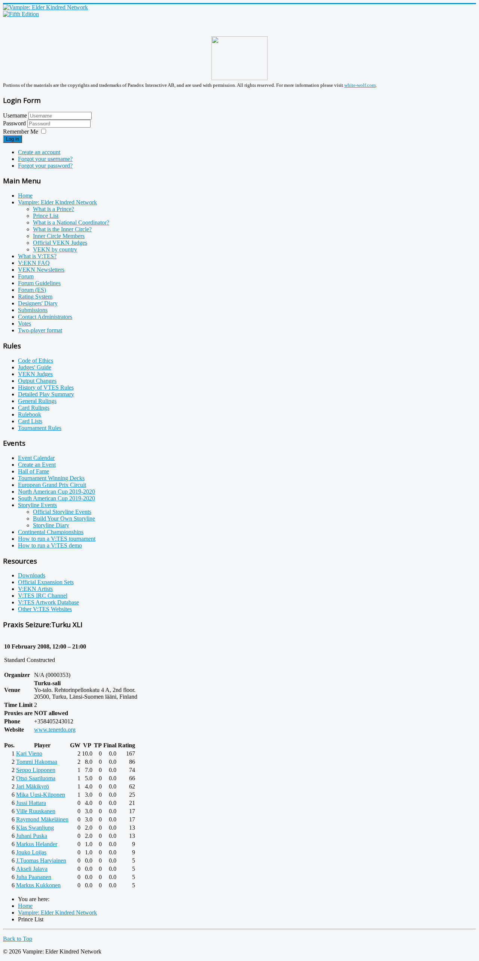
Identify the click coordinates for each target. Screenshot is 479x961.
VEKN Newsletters (41, 269)
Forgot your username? (45, 159)
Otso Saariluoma (35, 778)
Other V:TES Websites (45, 609)
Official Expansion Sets (46, 582)
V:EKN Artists (35, 589)
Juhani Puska (31, 836)
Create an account (39, 152)
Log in (12, 139)
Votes (24, 323)
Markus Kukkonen (38, 885)
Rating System (35, 296)
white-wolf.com (360, 85)
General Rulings (37, 401)
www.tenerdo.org (55, 729)
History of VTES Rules (46, 387)
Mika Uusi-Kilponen (40, 794)
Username (15, 115)
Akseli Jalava (32, 869)
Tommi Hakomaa (36, 762)
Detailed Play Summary (46, 394)
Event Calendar (36, 458)
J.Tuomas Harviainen (41, 860)
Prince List (45, 216)
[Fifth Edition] (21, 14)
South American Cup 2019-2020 (56, 498)
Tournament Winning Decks (51, 478)
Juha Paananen (33, 877)
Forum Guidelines (39, 283)
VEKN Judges (35, 374)
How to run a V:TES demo (50, 545)
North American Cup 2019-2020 (56, 491)
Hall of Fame (33, 471)
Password (15, 123)
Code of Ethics (35, 360)
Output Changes (37, 381)
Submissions (33, 310)
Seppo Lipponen (35, 770)
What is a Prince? (53, 209)
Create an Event (37, 464)
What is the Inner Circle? (62, 229)
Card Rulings (33, 408)
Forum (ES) (32, 290)
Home (25, 195)
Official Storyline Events (62, 512)
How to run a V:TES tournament (56, 539)
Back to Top (17, 939)
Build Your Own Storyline (64, 518)
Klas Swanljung (35, 827)
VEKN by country (55, 249)
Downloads (31, 575)
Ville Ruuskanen (35, 811)
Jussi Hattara (31, 803)
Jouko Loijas (31, 852)
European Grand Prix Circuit (52, 485)
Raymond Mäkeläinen (42, 819)
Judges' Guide (34, 367)
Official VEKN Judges (60, 243)
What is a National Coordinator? (71, 222)
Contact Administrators (45, 317)
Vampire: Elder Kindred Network (57, 202)
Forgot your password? (45, 165)
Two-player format (40, 330)
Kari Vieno (29, 753)
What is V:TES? (37, 256)
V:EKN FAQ (34, 263)
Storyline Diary (51, 525)
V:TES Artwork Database (48, 602)
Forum (26, 276)
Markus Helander (36, 844)
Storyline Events (37, 505)
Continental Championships (50, 532)
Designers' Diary (38, 303)
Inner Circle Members (59, 236)
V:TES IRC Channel (42, 595)
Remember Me (20, 131)
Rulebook (29, 414)
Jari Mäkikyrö (32, 786)
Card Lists (30, 421)
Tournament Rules (39, 428)
